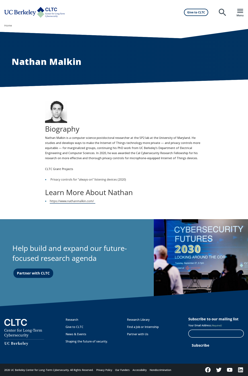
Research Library (138, 320)
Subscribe (200, 345)
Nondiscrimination (160, 370)
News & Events (76, 334)
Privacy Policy (104, 370)
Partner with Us (137, 334)
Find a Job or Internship (143, 327)
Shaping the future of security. (87, 341)
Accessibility (140, 370)
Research (72, 320)
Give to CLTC (196, 12)
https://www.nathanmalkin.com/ (72, 201)
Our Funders (122, 370)
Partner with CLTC (33, 273)
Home (8, 25)
